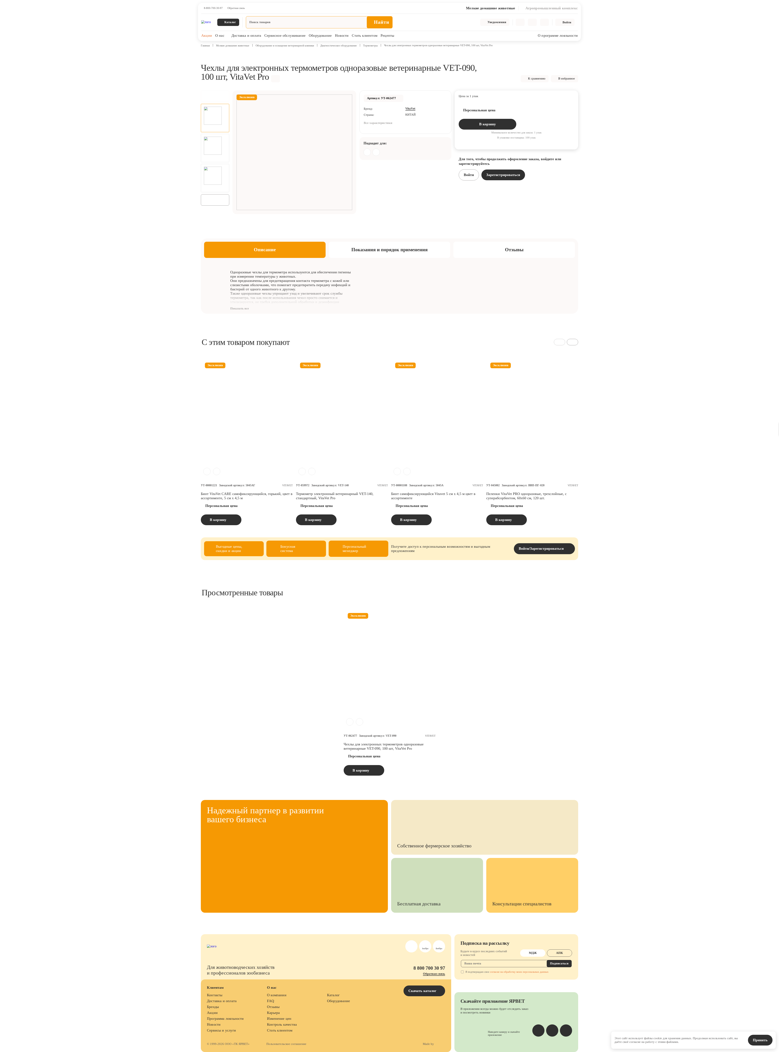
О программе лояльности (558, 35)
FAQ (270, 1001)
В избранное (566, 78)
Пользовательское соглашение (286, 1044)
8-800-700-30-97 (213, 8)
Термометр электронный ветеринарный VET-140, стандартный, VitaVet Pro (334, 496)
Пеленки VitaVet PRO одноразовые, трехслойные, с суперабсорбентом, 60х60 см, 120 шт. (526, 496)
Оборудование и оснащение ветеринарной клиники (285, 45)
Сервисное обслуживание (285, 35)
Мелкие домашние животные (232, 45)
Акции (206, 35)
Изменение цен (279, 1019)
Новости (342, 35)
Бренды (213, 1007)
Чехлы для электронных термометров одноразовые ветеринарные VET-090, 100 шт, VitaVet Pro (384, 746)
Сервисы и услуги (221, 1030)
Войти (469, 175)
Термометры (370, 45)
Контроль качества (282, 1024)
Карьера (273, 1013)
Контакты (214, 995)
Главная (205, 45)
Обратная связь (236, 8)
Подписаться (559, 963)
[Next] (215, 200)
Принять (760, 1040)
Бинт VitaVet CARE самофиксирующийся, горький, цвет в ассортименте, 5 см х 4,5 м (247, 496)
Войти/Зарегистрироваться (541, 548)
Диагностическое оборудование (338, 45)
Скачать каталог (422, 991)
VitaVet (410, 108)
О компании (276, 995)
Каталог (333, 995)
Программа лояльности (225, 1019)
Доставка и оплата (246, 35)
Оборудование (320, 35)
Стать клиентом (364, 35)
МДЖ (533, 952)
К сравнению (536, 78)
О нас (219, 35)
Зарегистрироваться (503, 175)
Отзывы (273, 1007)
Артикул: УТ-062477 (381, 98)
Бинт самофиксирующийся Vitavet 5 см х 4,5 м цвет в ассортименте (433, 496)
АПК (559, 952)
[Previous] (215, 96)
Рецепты (387, 35)
